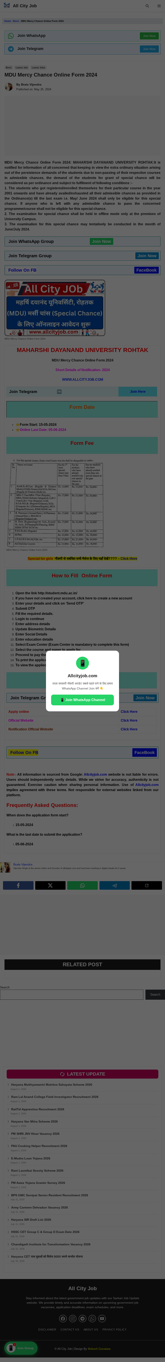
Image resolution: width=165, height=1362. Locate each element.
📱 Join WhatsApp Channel (82, 700)
